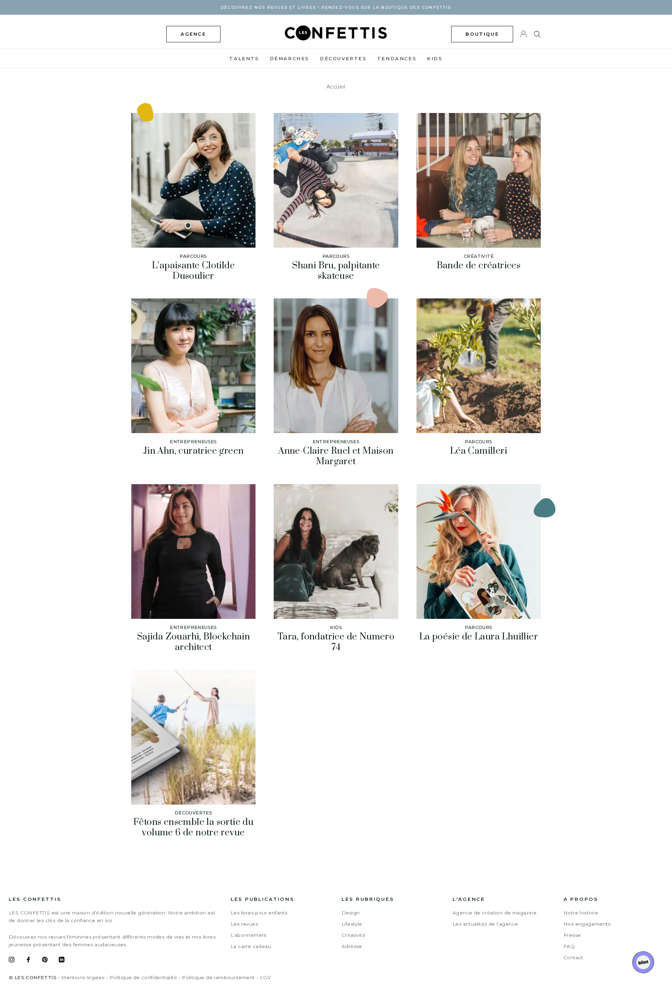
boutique (482, 34)
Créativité (353, 935)
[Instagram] (11, 960)
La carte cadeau (251, 946)
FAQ (569, 946)
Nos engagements (587, 924)
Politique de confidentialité (143, 977)
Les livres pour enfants (259, 912)
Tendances (396, 58)
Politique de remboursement (218, 977)
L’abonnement (249, 935)
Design (350, 912)
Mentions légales (82, 977)
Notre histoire (581, 912)
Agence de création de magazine (495, 912)
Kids (434, 58)
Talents (244, 58)
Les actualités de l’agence (485, 924)
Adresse (352, 946)
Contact (573, 957)
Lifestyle (352, 924)
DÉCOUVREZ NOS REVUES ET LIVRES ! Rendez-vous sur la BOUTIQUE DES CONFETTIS (336, 7)
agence (193, 34)
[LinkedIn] (61, 960)
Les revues (244, 924)
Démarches (289, 58)
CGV (265, 977)
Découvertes (343, 58)
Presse (572, 935)
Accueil (336, 87)
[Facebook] (28, 960)
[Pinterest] (45, 960)
